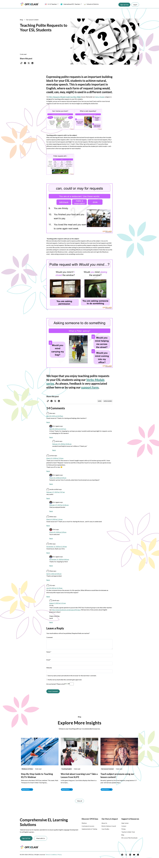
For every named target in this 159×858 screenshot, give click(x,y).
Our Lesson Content (32, 20)
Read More (25, 789)
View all (79, 801)
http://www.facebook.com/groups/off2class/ (66, 610)
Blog (21, 20)
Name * (48, 652)
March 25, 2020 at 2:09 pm (57, 532)
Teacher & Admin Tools (128, 832)
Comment (49, 637)
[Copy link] (21, 63)
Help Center (125, 823)
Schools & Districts (92, 4)
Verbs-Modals (99, 97)
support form (90, 387)
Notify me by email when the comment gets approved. (65, 679)
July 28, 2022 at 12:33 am (54, 588)
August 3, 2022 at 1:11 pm (57, 603)
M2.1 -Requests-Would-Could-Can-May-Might (65, 97)
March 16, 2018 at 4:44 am (57, 478)
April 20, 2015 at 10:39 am (54, 416)
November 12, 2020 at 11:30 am (56, 546)
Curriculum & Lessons (88, 826)
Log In (135, 4)
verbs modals (108, 401)
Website (49, 668)
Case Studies (105, 829)
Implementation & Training (89, 829)
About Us (104, 823)
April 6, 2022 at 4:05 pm (53, 574)
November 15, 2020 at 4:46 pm (59, 559)
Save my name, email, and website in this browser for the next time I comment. (72, 675)
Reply (48, 422)
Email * (48, 660)
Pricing (123, 829)
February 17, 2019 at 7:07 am (55, 492)
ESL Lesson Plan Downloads (129, 838)
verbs (99, 401)
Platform (84, 823)
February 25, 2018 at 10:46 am (61, 444)
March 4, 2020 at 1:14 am (54, 519)
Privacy (60, 854)
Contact (123, 826)
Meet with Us (40, 838)
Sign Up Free (124, 4)
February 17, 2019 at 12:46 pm (59, 505)
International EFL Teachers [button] (72, 4)
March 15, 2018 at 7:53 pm (54, 458)
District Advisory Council (109, 826)
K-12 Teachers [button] (52, 4)
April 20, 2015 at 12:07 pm (57, 429)
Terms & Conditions (51, 854)
